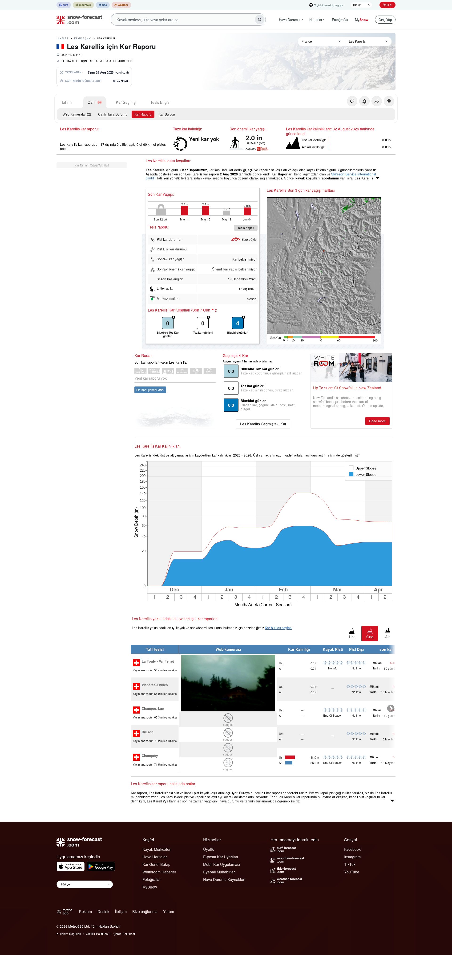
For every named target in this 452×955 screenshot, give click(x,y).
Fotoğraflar (340, 19)
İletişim (121, 911)
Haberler (315, 19)
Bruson (147, 732)
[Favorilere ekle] (352, 101)
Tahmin (67, 102)
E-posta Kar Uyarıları (220, 857)
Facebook (352, 849)
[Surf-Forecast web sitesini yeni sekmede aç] (63, 5)
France (82, 38)
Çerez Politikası (124, 933)
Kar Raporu (143, 114)
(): (204, 310)
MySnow (149, 887)
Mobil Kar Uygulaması (221, 864)
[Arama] (259, 19)
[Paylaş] (376, 101)
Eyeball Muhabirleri (219, 872)
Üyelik (208, 849)
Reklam (85, 911)
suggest (228, 724)
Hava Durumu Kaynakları (224, 879)
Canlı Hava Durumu (112, 114)
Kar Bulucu (167, 114)
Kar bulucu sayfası (278, 627)
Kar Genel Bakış (156, 864)
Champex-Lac (153, 708)
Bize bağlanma (144, 911)
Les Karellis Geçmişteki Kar (263, 424)
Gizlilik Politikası (97, 933)
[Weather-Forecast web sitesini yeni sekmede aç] (121, 5)
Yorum (168, 911)
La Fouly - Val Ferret (158, 661)
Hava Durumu (289, 19)
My (361, 19)
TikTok (349, 864)
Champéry (150, 756)
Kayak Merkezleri (156, 849)
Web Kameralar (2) (77, 114)
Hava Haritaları (155, 857)
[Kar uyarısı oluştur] (364, 101)
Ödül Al (387, 5)
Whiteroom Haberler (159, 872)
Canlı (92, 102)
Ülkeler (62, 38)
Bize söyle (249, 239)
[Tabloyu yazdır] (389, 101)
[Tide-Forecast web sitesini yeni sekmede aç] (103, 5)
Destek (103, 911)
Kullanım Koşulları (68, 933)
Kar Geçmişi (126, 102)
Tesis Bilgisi (160, 102)
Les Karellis (106, 38)
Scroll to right (391, 708)
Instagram (352, 857)
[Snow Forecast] (77, 19)
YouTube (351, 872)
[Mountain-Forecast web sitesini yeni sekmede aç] (83, 5)
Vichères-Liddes (155, 685)
